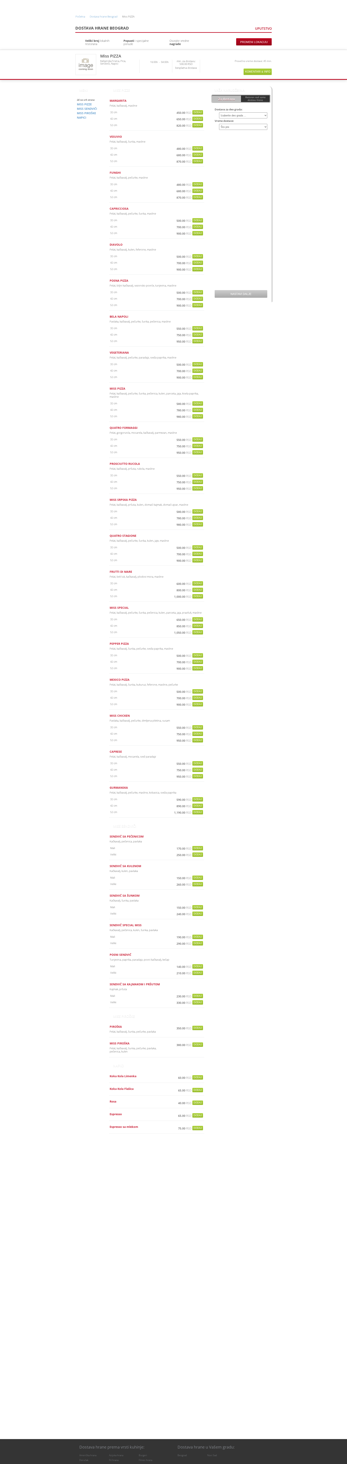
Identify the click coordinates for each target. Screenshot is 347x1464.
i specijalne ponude (136, 42)
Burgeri (143, 1455)
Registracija (237, 5)
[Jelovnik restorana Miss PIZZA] (85, 64)
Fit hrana (113, 1460)
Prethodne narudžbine (208, 5)
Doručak (83, 1460)
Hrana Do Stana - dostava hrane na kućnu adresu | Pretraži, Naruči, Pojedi (87, 5)
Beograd (182, 1455)
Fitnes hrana (145, 1460)
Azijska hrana (116, 1455)
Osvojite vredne (179, 42)
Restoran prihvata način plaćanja (268, 65)
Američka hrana (87, 1455)
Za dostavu (226, 99)
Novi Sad (212, 1455)
